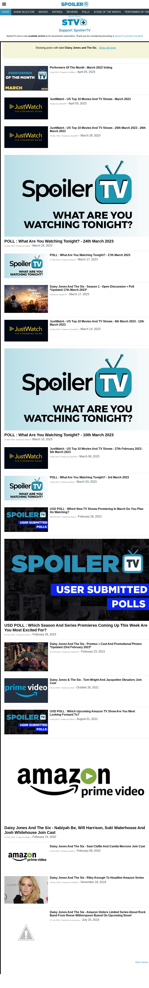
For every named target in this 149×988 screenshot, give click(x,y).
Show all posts (107, 47)
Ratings (57, 12)
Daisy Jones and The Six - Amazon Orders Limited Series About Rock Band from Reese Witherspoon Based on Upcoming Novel (98, 914)
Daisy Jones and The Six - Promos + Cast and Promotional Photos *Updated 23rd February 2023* (96, 645)
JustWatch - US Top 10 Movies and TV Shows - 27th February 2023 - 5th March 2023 (96, 450)
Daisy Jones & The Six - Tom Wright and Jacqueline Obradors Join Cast (96, 681)
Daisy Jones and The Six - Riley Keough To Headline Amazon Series (97, 877)
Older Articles (141, 962)
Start (5, 12)
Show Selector (24, 12)
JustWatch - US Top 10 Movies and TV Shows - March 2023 (90, 99)
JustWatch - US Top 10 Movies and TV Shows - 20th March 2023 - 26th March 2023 (98, 129)
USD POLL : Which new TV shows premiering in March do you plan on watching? (96, 510)
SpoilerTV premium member (128, 36)
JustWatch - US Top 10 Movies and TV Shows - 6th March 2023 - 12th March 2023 (97, 323)
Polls (86, 12)
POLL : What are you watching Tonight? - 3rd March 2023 (89, 477)
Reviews (72, 12)
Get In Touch (74, 16)
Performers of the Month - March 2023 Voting (81, 67)
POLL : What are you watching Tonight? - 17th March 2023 (90, 255)
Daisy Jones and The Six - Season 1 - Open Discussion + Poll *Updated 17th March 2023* (92, 288)
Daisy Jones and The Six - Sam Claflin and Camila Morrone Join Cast (97, 846)
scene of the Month (107, 12)
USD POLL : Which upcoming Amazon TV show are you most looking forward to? (92, 713)
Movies (43, 12)
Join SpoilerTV (75, 19)
